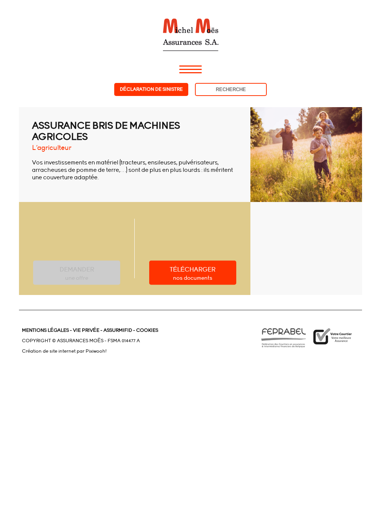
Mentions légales (45, 330)
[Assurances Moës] (190, 25)
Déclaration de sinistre (151, 89)
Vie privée (85, 330)
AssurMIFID (117, 330)
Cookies (147, 330)
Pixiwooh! (96, 351)
